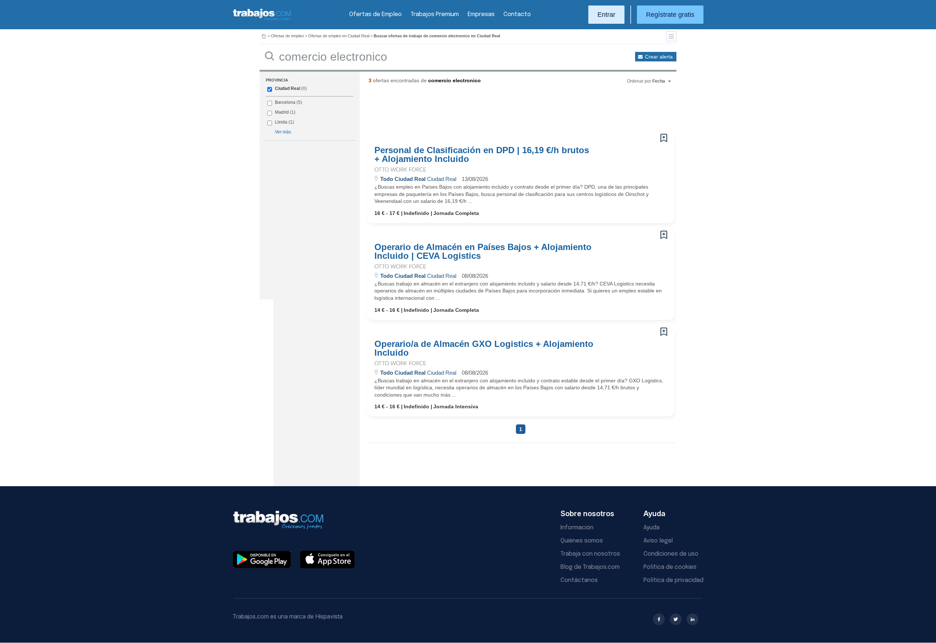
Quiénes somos (582, 541)
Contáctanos (579, 580)
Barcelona (285, 102)
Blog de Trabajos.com (590, 567)
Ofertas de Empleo (375, 14)
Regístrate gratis (670, 14)
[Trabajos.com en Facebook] (659, 619)
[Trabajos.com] (262, 19)
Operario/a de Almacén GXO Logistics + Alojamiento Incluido (483, 348)
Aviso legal (658, 541)
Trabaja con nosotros (590, 554)
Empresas (481, 14)
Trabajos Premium (435, 14)
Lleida (281, 122)
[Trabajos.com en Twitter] (676, 619)
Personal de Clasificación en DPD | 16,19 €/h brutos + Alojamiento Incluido (481, 154)
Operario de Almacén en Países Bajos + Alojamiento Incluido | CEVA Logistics (483, 251)
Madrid (282, 112)
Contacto (517, 14)
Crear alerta (659, 57)
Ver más (283, 132)
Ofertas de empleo (287, 36)
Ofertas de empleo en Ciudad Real (338, 36)
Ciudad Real (287, 88)
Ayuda (652, 528)
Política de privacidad (673, 580)
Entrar (606, 14)
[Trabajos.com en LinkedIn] (692, 619)
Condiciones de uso (671, 554)
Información (577, 528)
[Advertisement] (506, 111)
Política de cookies (670, 567)
